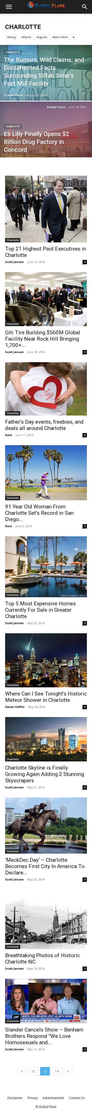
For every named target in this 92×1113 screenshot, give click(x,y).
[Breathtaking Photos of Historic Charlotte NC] (46, 919)
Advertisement (53, 1098)
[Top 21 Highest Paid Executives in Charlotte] (46, 209)
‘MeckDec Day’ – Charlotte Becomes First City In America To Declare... (45, 866)
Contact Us (77, 1098)
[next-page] (68, 1071)
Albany (11, 37)
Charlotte (13, 52)
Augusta (42, 37)
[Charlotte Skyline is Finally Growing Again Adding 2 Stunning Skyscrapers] (46, 739)
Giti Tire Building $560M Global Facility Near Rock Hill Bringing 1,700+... (42, 338)
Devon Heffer (15, 707)
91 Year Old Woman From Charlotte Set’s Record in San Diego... (39, 513)
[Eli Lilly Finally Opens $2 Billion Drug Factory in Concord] (46, 141)
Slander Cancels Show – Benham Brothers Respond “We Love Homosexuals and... (44, 1036)
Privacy (33, 1098)
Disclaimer (15, 1098)
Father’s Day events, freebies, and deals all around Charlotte (44, 425)
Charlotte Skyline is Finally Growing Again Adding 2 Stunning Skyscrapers (44, 774)
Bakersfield (60, 37)
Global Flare (13, 95)
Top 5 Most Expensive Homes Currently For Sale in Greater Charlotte (40, 610)
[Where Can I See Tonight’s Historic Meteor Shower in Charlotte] (46, 660)
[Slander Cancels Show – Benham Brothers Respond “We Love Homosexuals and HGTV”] (46, 1001)
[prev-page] (22, 1071)
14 (57, 1071)
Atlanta (26, 37)
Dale (8, 435)
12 (33, 1071)
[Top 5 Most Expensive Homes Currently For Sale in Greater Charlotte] (46, 566)
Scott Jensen (14, 262)
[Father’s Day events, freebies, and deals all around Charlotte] (46, 389)
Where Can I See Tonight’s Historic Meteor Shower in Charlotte (46, 697)
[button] (9, 7)
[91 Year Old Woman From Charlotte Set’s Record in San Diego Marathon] (46, 472)
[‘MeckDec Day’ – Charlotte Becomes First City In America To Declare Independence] (46, 826)
